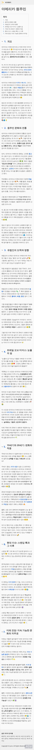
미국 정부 (11, 582)
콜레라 (14, 296)
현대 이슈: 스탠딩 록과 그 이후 (13, 31)
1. (5, 41)
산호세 (11, 169)
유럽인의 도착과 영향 (10, 24)
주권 (5, 504)
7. (4, 631)
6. (5, 544)
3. (5, 250)
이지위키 (8, 2)
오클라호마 (7, 386)
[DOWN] (30, 746)
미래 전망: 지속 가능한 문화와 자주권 (15, 33)
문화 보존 (29, 693)
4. (5, 351)
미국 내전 (14, 467)
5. (5, 446)
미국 (17, 83)
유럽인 (19, 88)
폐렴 (18, 296)
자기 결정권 (28, 502)
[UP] (27, 746)
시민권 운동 (23, 499)
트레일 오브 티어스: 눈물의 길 (13, 27)
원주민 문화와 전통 (9, 22)
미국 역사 (10, 412)
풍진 (22, 296)
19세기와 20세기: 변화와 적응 (13, 29)
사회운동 (11, 589)
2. (5, 127)
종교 (30, 154)
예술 (29, 179)
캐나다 (23, 83)
